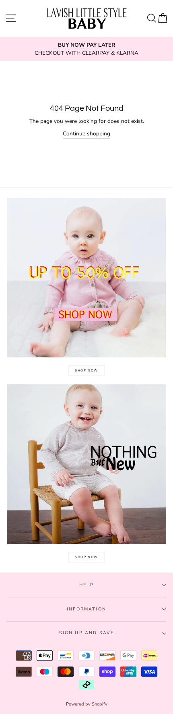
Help (86, 585)
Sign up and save (86, 633)
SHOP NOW (86, 370)
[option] (86, 49)
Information (86, 609)
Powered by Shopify (86, 704)
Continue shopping (86, 133)
